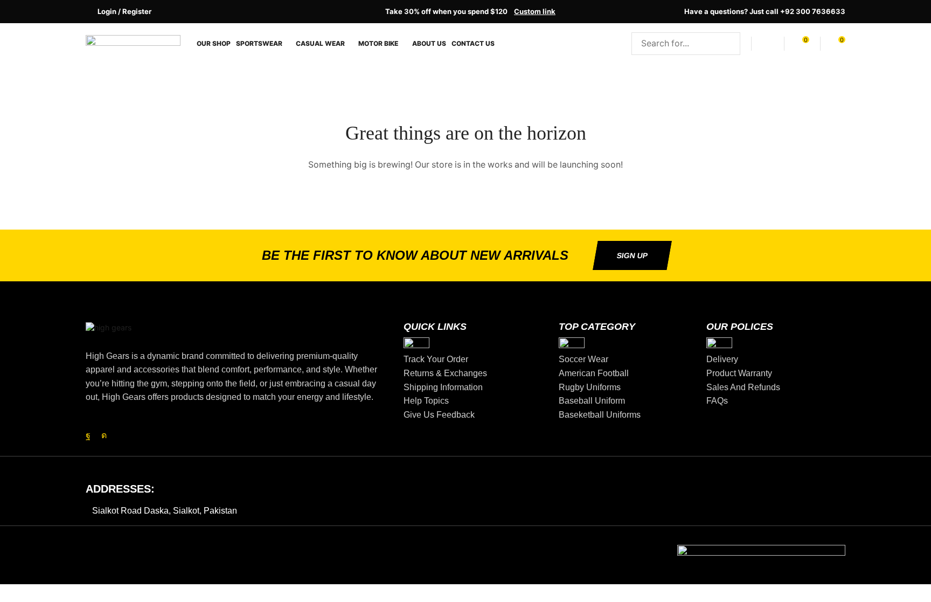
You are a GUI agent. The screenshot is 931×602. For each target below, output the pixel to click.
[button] (118, 11)
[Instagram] (104, 435)
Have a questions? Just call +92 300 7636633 (764, 11)
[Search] (729, 43)
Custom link (534, 11)
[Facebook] (88, 435)
